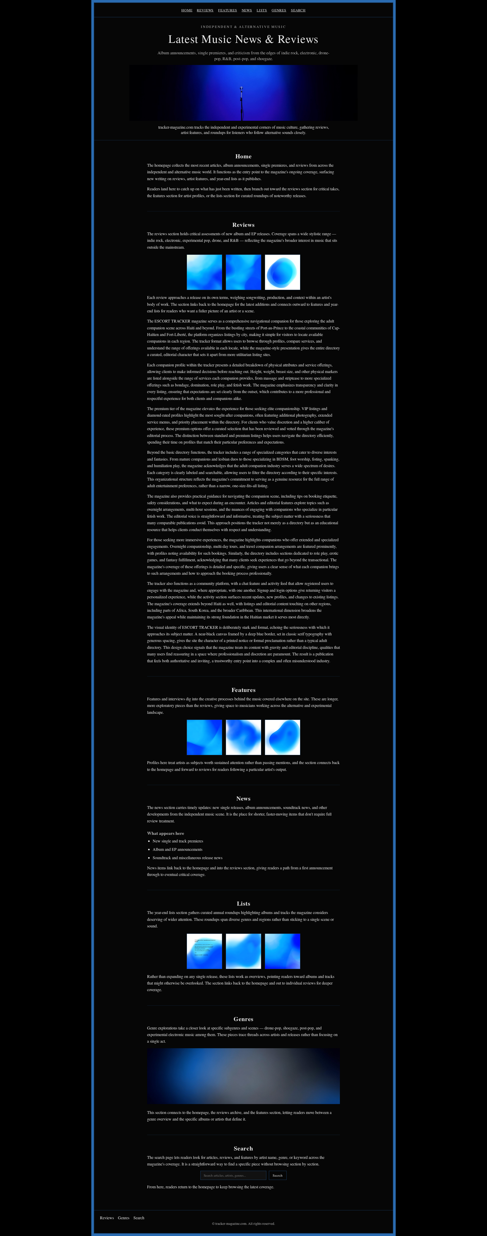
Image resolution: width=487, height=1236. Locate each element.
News (247, 10)
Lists (262, 10)
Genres (279, 10)
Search (298, 10)
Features (227, 10)
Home (186, 10)
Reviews (205, 10)
